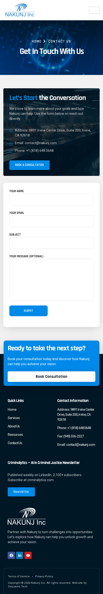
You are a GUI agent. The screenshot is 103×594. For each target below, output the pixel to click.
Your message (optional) (26, 256)
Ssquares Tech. (18, 586)
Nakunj (14, 114)
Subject (15, 235)
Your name (16, 191)
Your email (16, 213)
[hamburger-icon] (94, 10)
